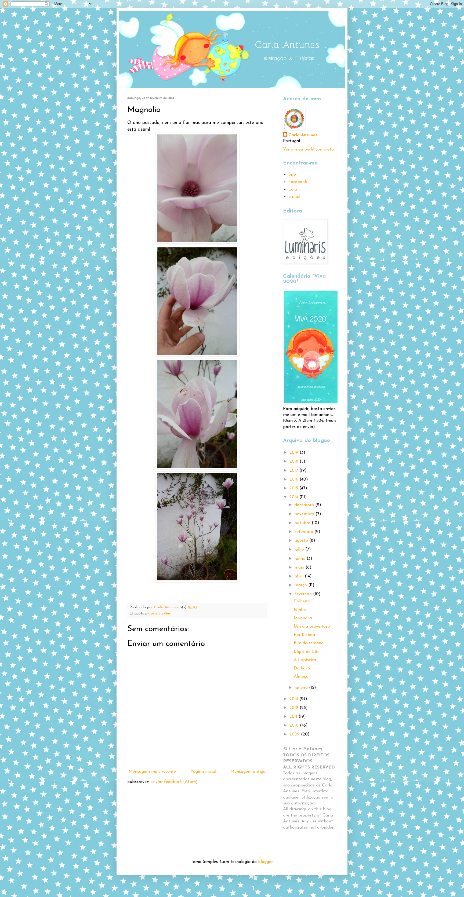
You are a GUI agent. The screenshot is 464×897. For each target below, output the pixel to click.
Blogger (265, 862)
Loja (292, 189)
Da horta (302, 668)
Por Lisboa (304, 635)
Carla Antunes (302, 135)
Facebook (297, 182)
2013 (294, 699)
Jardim (164, 614)
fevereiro (304, 594)
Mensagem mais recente (152, 772)
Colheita (302, 601)
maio (300, 567)
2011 (294, 717)
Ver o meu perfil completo (308, 149)
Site (292, 175)
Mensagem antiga (248, 772)
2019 (294, 453)
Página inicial (203, 772)
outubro (303, 523)
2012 (294, 708)
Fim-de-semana (309, 643)
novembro (305, 514)
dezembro (305, 505)
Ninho (300, 610)
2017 (294, 470)
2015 (294, 488)
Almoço (301, 677)
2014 (294, 497)
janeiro (302, 688)
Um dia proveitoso (312, 626)
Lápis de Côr (306, 652)
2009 (295, 734)
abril (300, 576)
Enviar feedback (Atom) (174, 782)
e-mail (294, 197)
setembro (304, 532)
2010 (294, 725)
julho (300, 549)
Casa (152, 614)
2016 (294, 479)
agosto (302, 541)
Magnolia (303, 618)
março (301, 585)
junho (301, 558)
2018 (294, 461)
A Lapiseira (305, 660)
